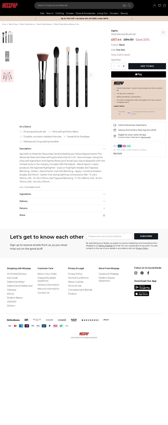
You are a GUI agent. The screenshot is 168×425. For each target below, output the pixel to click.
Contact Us (43, 293)
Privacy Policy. (142, 248)
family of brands (105, 246)
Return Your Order (47, 274)
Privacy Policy (75, 274)
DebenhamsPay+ (16, 282)
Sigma (114, 31)
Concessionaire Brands (80, 290)
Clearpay (11, 290)
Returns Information (48, 289)
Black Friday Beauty (27, 24)
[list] (62, 75)
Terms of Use (74, 286)
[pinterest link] (142, 272)
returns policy (146, 137)
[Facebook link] (148, 272)
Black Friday (13, 24)
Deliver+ (11, 305)
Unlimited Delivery (16, 274)
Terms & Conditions (78, 278)
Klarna (10, 294)
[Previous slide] (35, 18)
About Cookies (75, 282)
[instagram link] (135, 272)
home (4, 24)
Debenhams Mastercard (19, 286)
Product (72, 294)
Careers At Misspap (109, 274)
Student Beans (14, 298)
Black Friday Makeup (44, 24)
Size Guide (12, 278)
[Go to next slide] (91, 75)
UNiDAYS (11, 302)
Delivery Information (48, 285)
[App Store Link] (142, 290)
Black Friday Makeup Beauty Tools (66, 24)
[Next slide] (132, 18)
